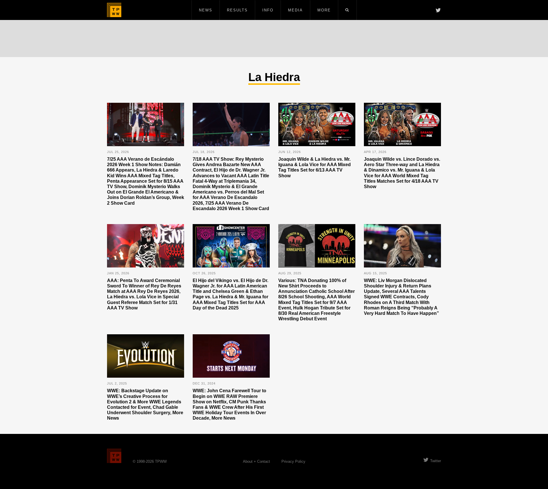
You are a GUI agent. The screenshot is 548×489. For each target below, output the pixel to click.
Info (267, 10)
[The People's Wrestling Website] (114, 10)
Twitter (435, 461)
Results (237, 10)
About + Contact (256, 461)
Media (295, 10)
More (324, 10)
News (205, 10)
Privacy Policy (293, 461)
